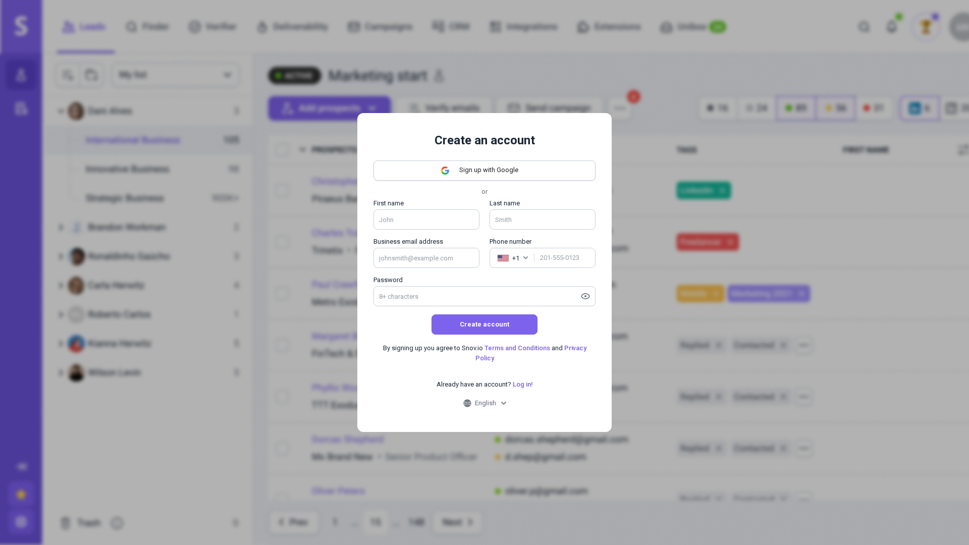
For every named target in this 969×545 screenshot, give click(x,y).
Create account (484, 324)
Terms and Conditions (517, 348)
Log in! (523, 384)
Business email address (408, 241)
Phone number (510, 241)
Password (388, 280)
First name (388, 203)
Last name (505, 203)
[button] (512, 257)
